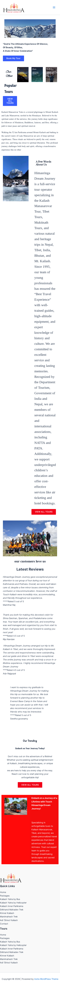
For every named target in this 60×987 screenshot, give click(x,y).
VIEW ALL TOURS (10, 101)
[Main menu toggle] (54, 7)
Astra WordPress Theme (46, 979)
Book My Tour (13, 58)
